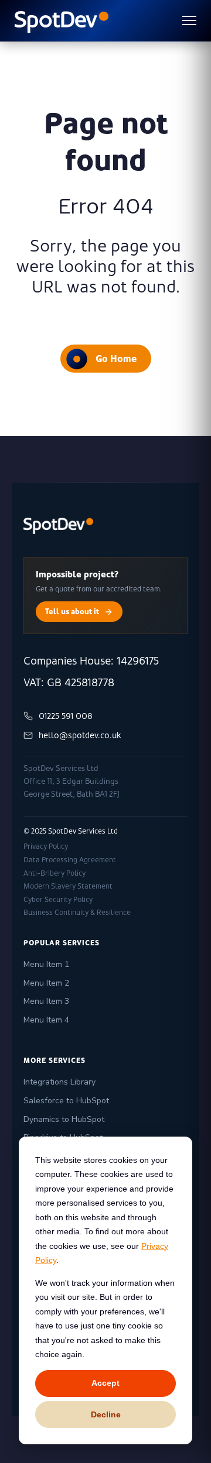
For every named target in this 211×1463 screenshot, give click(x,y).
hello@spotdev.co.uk (80, 735)
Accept (105, 1383)
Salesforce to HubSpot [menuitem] (66, 1100)
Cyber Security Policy (58, 900)
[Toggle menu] (189, 20)
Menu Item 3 (46, 1001)
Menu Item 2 (46, 983)
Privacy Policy (45, 846)
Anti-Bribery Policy (54, 873)
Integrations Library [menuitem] (59, 1081)
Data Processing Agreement (69, 860)
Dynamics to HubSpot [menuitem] (63, 1119)
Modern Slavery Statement (68, 886)
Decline (106, 1414)
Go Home (116, 358)
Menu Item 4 (46, 1019)
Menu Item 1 (46, 964)
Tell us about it (72, 611)
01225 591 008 (66, 716)
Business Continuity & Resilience (77, 912)
